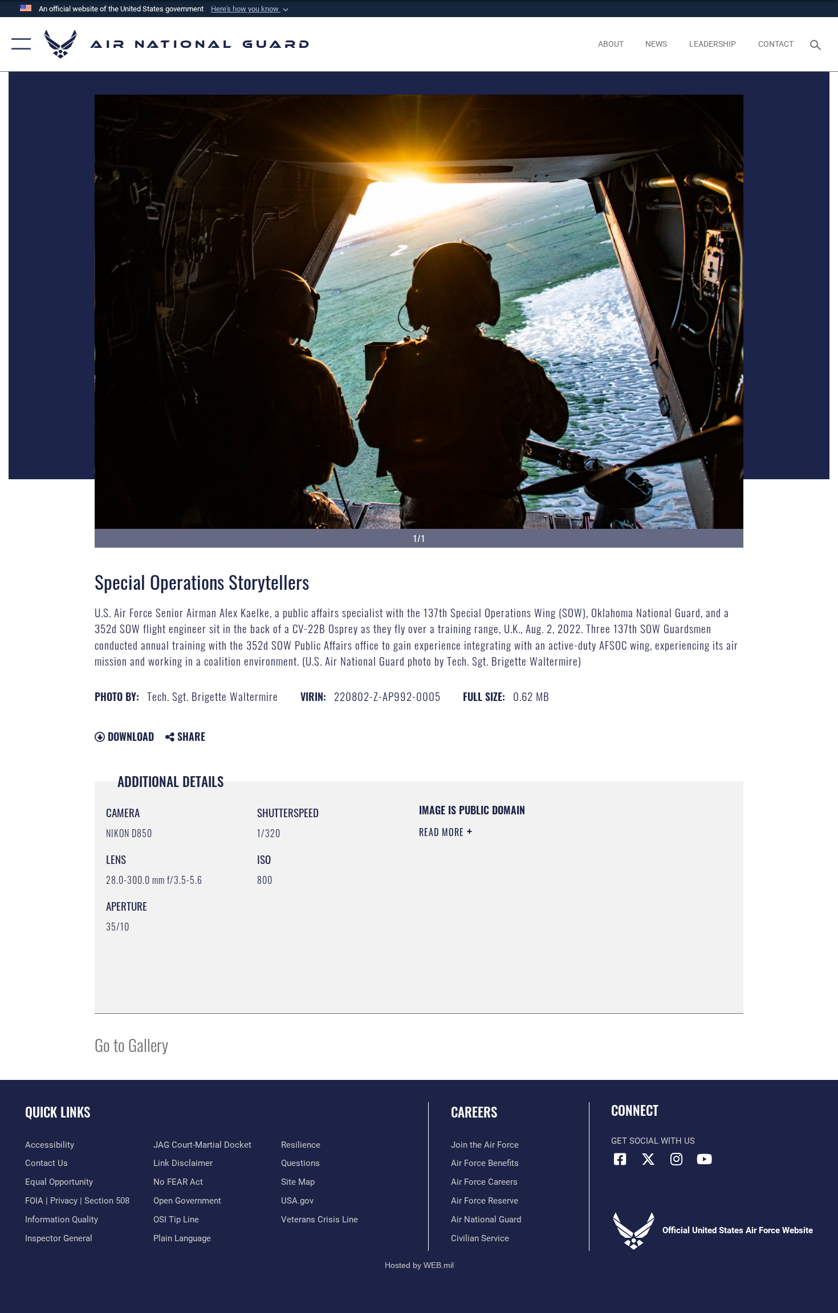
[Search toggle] (817, 43)
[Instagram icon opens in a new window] (676, 1159)
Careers (474, 1112)
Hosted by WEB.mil (419, 1265)
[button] (251, 9)
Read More (443, 832)
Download (129, 736)
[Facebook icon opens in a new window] (619, 1159)
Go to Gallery (131, 1044)
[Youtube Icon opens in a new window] (704, 1159)
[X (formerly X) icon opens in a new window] (648, 1159)
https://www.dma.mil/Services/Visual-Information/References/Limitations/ (552, 920)
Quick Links (57, 1112)
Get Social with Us (653, 1141)
